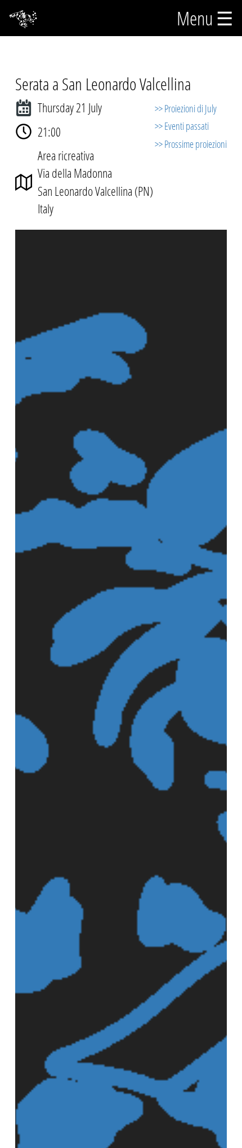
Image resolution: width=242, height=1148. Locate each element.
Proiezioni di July (190, 108)
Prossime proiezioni (195, 144)
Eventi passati (186, 126)
